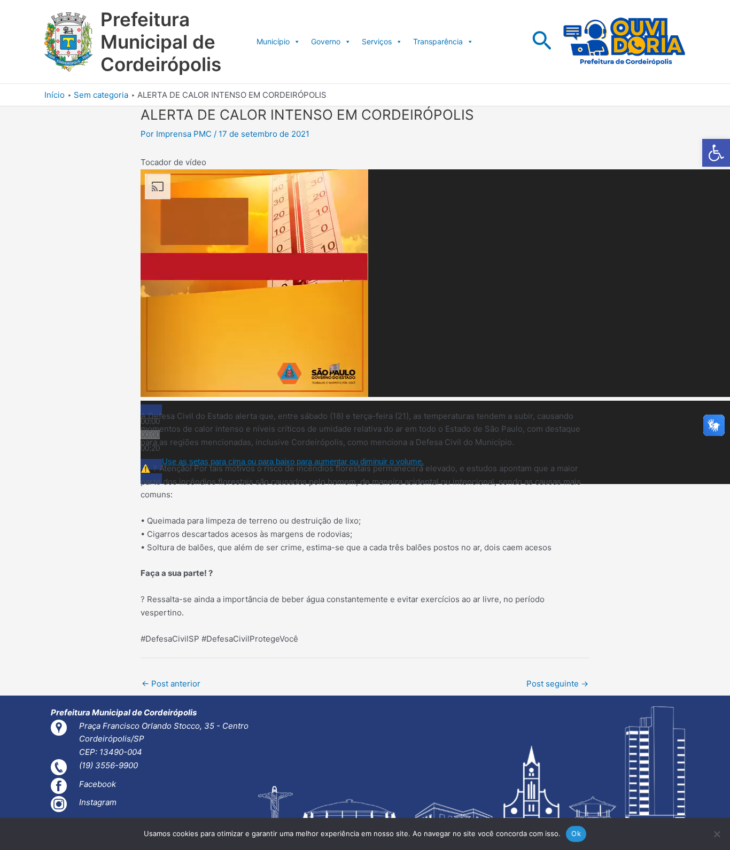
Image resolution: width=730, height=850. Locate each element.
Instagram (98, 802)
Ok (576, 833)
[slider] (293, 461)
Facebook (97, 784)
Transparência (438, 41)
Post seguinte (557, 684)
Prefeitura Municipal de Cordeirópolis (160, 41)
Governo (325, 41)
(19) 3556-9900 (108, 765)
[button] (716, 153)
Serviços (377, 41)
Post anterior (171, 684)
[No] (716, 834)
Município (273, 41)
